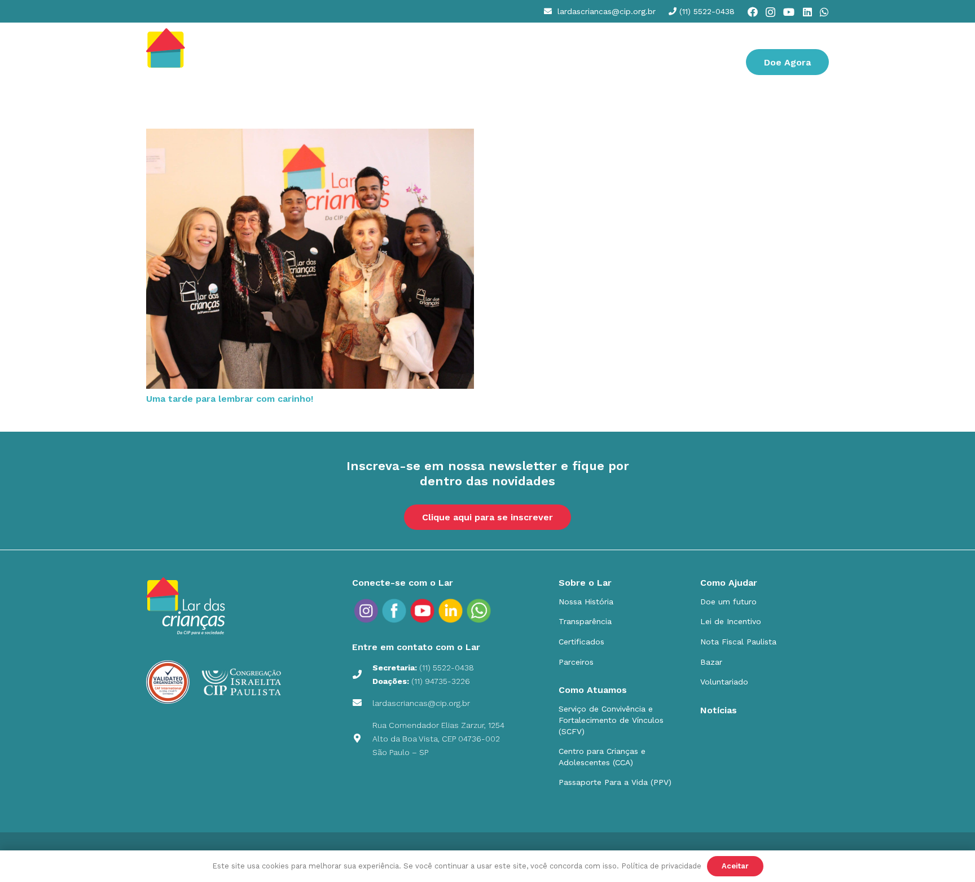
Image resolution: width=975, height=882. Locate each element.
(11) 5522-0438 (446, 667)
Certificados (581, 641)
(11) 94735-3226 (440, 681)
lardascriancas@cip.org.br (421, 703)
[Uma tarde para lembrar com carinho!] (310, 135)
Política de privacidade (661, 866)
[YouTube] (788, 12)
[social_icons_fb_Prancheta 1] (394, 610)
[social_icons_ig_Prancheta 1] (366, 610)
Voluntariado (724, 681)
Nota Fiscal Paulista (738, 641)
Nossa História (586, 601)
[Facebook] (753, 12)
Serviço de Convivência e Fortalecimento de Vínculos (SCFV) (611, 719)
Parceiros (576, 661)
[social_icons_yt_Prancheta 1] (423, 610)
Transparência (585, 621)
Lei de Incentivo (730, 621)
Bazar (711, 661)
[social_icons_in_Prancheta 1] (451, 610)
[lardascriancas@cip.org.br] (362, 703)
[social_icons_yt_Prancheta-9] (479, 610)
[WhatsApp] (824, 12)
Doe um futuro (728, 601)
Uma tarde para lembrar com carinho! (229, 398)
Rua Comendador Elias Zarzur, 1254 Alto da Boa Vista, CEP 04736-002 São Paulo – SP (438, 739)
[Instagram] (770, 12)
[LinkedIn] (807, 12)
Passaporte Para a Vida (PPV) (615, 782)
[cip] (192, 62)
